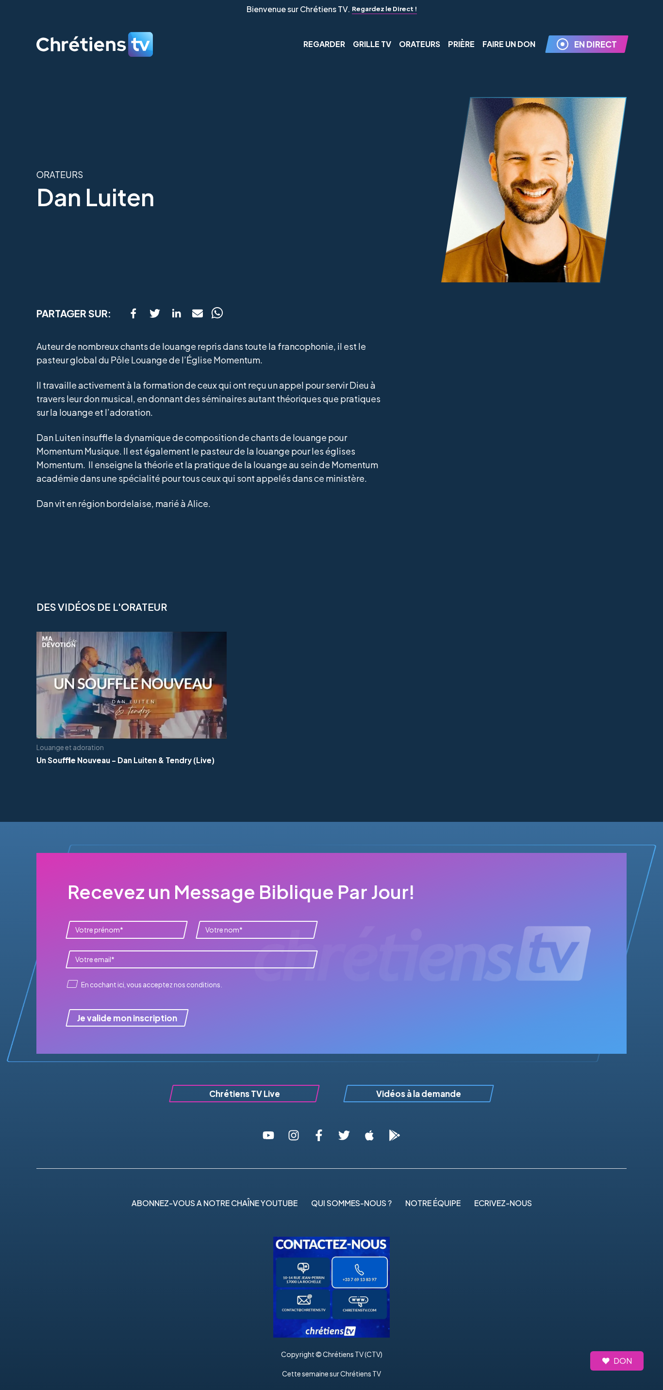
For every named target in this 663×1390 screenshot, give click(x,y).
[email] (197, 313)
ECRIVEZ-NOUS (503, 1203)
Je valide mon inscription (127, 1018)
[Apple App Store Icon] (369, 1135)
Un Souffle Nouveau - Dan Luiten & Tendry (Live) (125, 760)
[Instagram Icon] (293, 1135)
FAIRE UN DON (508, 44)
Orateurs (419, 44)
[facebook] (133, 313)
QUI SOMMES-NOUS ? (351, 1203)
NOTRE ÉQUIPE (433, 1203)
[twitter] (155, 313)
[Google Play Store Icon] (394, 1135)
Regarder (324, 44)
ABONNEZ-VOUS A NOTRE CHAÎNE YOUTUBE (215, 1203)
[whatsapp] (217, 313)
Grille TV (372, 44)
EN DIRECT (595, 44)
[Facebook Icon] (319, 1135)
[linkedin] (176, 313)
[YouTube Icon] (268, 1135)
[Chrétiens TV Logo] (94, 44)
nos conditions (197, 985)
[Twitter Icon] (344, 1135)
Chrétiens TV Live (244, 1093)
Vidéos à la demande (418, 1093)
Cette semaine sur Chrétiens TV (331, 1373)
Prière (461, 44)
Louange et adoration (70, 747)
